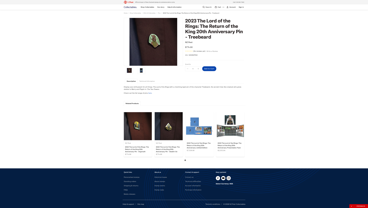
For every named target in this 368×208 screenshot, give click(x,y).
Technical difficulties (193, 181)
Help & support (128, 204)
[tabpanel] (137, 134)
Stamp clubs (159, 190)
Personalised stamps (132, 177)
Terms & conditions (212, 204)
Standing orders (130, 181)
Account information (193, 186)
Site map (140, 204)
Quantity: (188, 64)
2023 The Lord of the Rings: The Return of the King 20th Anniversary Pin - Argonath (137, 149)
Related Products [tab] (132, 103)
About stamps (159, 181)
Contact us (189, 177)
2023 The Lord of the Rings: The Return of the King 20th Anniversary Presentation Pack (230, 145)
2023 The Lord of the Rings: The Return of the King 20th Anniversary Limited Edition (199, 145)
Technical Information (147, 81)
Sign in (241, 7)
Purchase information (193, 190)
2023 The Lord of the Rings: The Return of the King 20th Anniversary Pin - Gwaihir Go (168, 149)
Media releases (129, 194)
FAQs (126, 190)
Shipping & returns (131, 186)
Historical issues (160, 177)
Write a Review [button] (212, 51)
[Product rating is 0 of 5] (189, 51)
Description (131, 81)
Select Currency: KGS (224, 184)
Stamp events (159, 186)
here (150, 93)
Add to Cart (138, 126)
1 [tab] (185, 160)
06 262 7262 (240, 2)
